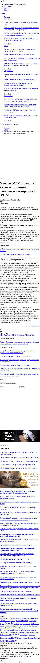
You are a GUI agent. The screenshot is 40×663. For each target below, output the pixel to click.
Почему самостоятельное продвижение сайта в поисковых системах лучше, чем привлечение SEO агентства (19, 611)
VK (28, 624)
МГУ (1, 329)
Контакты (7, 6)
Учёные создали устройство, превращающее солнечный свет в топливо (19, 50)
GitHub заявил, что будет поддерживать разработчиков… (20, 457)
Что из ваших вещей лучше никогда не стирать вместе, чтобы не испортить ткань (20, 64)
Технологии (8, 96)
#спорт (30, 621)
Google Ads (16, 624)
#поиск (18, 621)
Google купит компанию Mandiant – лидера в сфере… (18, 468)
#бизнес (12, 618)
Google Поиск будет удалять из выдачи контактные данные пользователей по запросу (18, 352)
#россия (24, 620)
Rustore (25, 624)
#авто (1, 618)
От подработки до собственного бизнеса (14, 559)
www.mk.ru (36, 326)
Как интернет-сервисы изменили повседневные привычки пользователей (21, 39)
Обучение (12, 632)
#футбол (2, 624)
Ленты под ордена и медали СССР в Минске (16, 591)
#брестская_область (21, 618)
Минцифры (28, 630)
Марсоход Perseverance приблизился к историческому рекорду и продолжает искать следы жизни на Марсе (20, 587)
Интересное (8, 19)
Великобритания (21, 626)
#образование (11, 621)
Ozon (21, 624)
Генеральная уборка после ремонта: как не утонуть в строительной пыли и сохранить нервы (18, 519)
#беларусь (6, 618)
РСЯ (10, 635)
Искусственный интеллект (18, 628)
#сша (34, 621)
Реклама (15, 635)
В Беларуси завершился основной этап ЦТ (16, 563)
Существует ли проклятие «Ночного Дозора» (16, 545)
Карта (6, 10)
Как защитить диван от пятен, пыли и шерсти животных (20, 595)
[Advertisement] (20, 156)
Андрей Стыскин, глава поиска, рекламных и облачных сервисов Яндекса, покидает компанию (19, 343)
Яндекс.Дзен (23, 638)
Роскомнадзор (24, 635)
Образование (8, 71)
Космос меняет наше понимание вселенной (19, 55)
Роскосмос (32, 635)
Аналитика (9, 626)
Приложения (5, 635)
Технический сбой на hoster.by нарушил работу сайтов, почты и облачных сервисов (20, 100)
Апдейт (14, 626)
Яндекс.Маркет (8, 640)
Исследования (6, 630)
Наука (6, 46)
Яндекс (13, 637)
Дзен (6, 628)
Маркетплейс (18, 630)
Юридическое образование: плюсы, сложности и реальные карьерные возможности (17, 572)
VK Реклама (35, 624)
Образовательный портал (9, 124)
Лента (6, 8)
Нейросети (4, 632)
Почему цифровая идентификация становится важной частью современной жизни (20, 105)
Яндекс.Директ (34, 638)
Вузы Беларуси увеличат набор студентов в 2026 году (20, 582)
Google (9, 623)
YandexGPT (3, 626)
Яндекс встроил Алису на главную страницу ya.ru (17, 465)
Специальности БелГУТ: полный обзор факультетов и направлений (18, 84)
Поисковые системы (22, 632)
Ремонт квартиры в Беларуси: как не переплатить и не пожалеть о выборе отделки (21, 29)
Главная (7, 17)
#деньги (28, 618)
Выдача (31, 626)
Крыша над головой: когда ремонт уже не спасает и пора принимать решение (21, 34)
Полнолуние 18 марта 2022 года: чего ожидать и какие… (20, 461)
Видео (27, 626)
